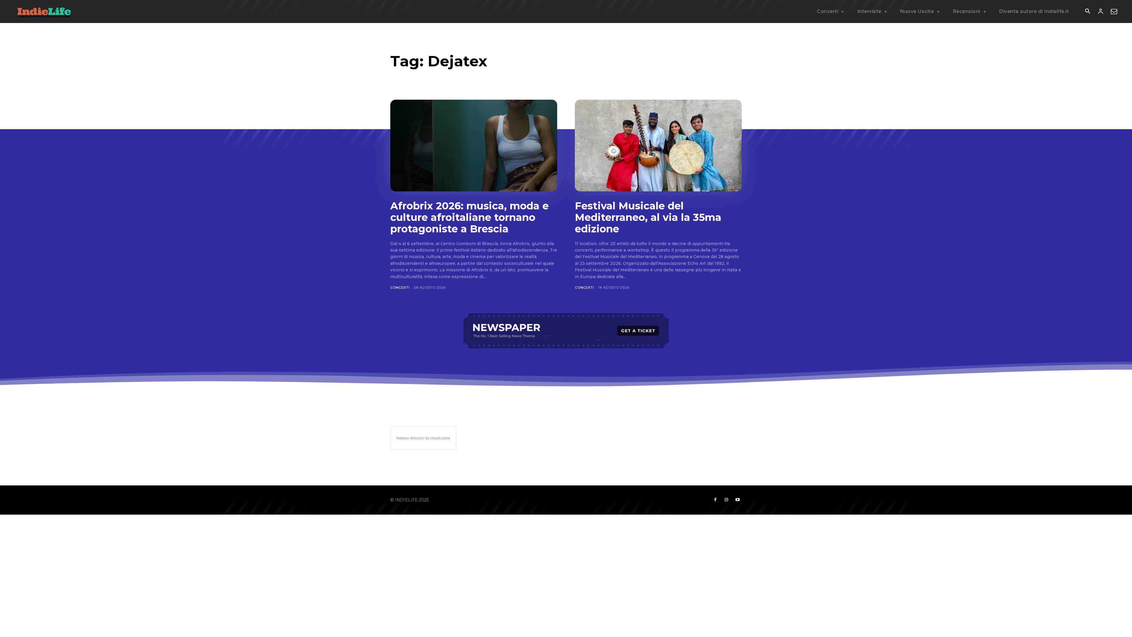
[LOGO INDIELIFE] (44, 11)
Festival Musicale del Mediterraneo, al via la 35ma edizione (648, 217)
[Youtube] (737, 500)
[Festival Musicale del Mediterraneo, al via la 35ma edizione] (658, 145)
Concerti (399, 287)
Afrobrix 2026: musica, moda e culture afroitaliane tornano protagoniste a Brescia (469, 217)
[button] (1087, 12)
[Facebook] (715, 500)
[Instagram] (726, 500)
